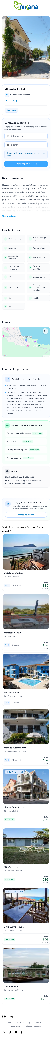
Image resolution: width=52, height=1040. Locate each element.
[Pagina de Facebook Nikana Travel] (22, 1032)
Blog (28, 1023)
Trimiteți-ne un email (26, 515)
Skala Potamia (16, 95)
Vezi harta (10, 101)
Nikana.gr (8, 1016)
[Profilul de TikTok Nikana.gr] (10, 1032)
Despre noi (15, 1026)
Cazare (9, 1023)
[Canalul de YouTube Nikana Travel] (16, 1032)
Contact (38, 1023)
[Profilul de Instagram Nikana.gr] (4, 1032)
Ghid (19, 1023)
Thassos (26, 95)
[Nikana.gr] (26, 5)
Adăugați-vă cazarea (33, 1026)
